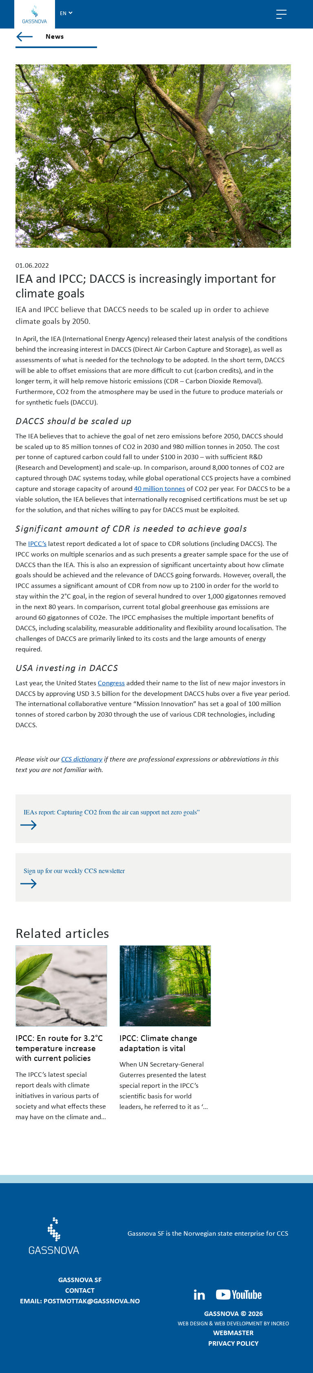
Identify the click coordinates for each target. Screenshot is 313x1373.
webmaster (233, 1332)
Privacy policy (233, 1343)
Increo (280, 1323)
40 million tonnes (159, 488)
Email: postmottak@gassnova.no (80, 1300)
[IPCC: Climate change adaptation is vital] (165, 986)
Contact (80, 1290)
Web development (238, 1323)
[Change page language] (66, 13)
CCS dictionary (81, 758)
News (55, 36)
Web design (193, 1323)
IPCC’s (37, 543)
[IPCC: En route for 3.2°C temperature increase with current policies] (61, 986)
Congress (111, 682)
